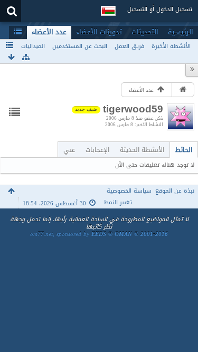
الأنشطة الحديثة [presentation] (142, 150)
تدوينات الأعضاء (99, 32)
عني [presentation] (69, 150)
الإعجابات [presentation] (97, 150)
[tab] (183, 149)
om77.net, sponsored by (99, 234)
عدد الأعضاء (49, 32)
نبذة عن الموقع (174, 190)
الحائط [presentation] (183, 150)
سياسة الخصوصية (129, 190)
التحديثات (144, 32)
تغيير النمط (118, 202)
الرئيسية (180, 32)
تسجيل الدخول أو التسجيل (159, 9)
